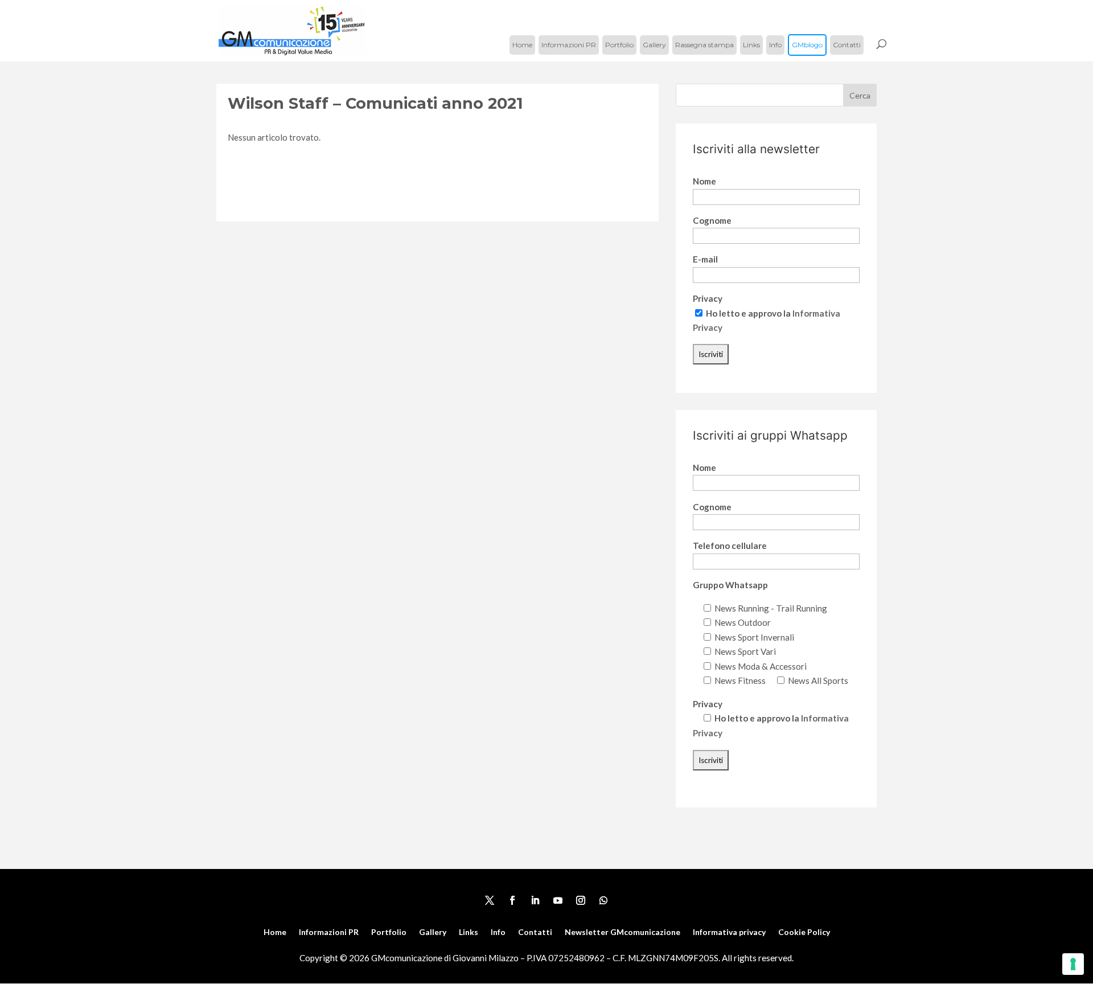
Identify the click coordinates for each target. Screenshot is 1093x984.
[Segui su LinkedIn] (535, 900)
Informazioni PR (568, 44)
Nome (704, 181)
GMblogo (807, 44)
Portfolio (619, 44)
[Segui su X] (489, 900)
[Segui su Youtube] (558, 900)
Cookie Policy (804, 932)
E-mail (705, 259)
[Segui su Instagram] (581, 900)
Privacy (707, 298)
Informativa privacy (729, 932)
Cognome (712, 220)
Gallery (654, 44)
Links (751, 44)
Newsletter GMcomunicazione (622, 932)
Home (522, 44)
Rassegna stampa (704, 44)
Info (775, 44)
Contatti (847, 44)
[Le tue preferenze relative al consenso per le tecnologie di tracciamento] (1073, 964)
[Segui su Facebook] (512, 900)
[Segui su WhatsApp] (603, 900)
